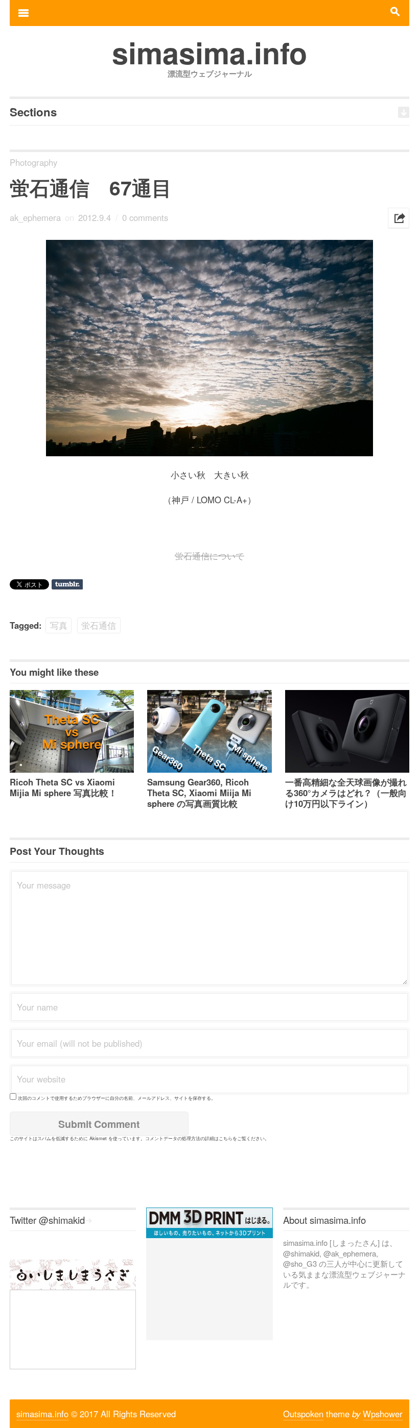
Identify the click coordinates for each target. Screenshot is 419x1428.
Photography (33, 162)
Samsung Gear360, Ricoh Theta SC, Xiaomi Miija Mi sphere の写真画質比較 (199, 793)
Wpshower (383, 1414)
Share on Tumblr (67, 584)
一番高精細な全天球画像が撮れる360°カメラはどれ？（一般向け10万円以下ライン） (346, 793)
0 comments (145, 217)
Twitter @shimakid (47, 1219)
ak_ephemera (35, 217)
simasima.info (42, 1414)
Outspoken (303, 1414)
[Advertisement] (209, 1289)
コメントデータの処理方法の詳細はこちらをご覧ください (205, 1138)
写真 (58, 625)
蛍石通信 (98, 625)
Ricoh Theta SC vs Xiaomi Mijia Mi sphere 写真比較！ (63, 787)
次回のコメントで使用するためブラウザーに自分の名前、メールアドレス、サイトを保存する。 (117, 1097)
